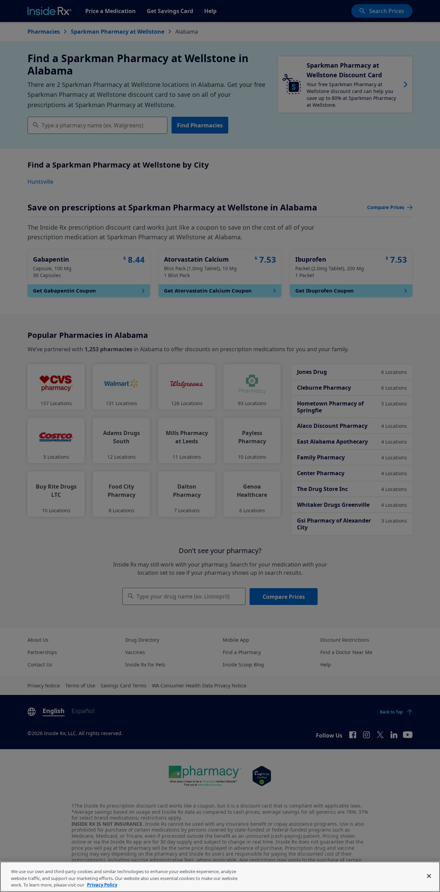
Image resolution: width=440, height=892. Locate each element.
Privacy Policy (102, 885)
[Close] (429, 875)
